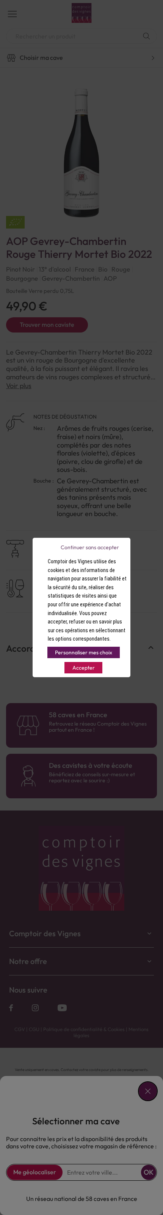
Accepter (83, 667)
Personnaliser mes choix (83, 652)
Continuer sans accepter (90, 547)
